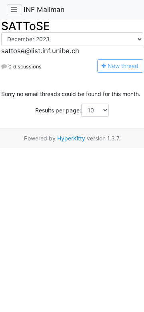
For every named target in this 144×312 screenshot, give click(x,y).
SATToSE (25, 26)
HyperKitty (71, 138)
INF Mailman (44, 9)
